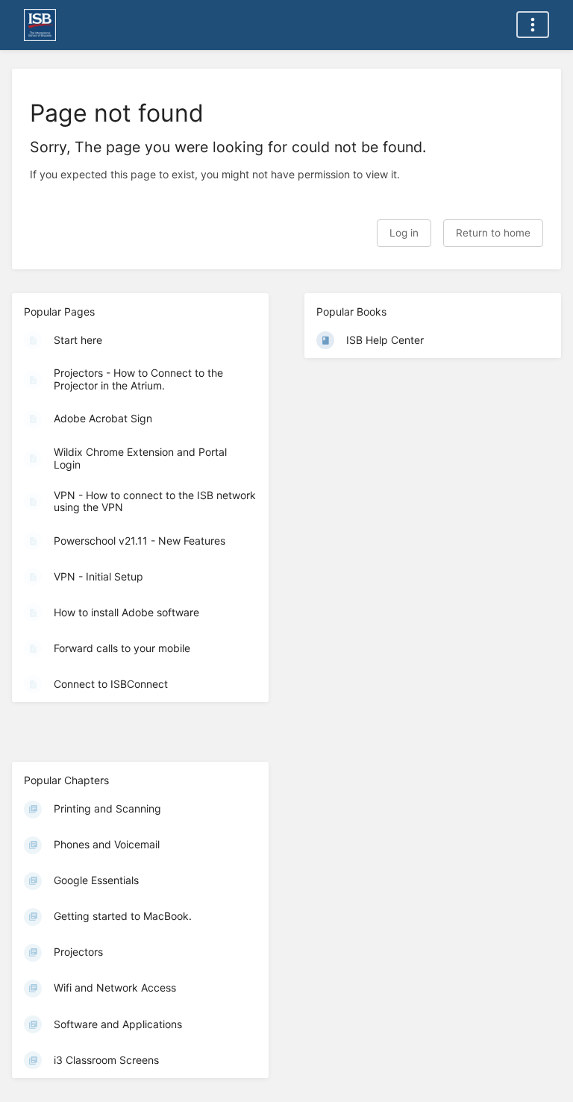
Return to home (493, 233)
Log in (404, 233)
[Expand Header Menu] (532, 24)
